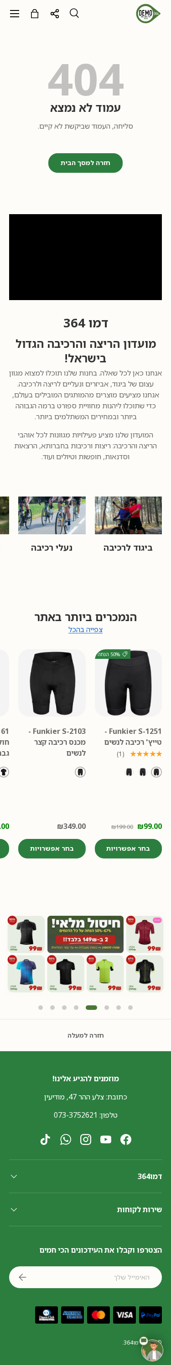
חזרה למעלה (85, 1035)
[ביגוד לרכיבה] (128, 515)
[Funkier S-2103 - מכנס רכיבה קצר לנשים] (52, 683)
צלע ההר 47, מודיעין (74, 1097)
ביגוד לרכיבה (128, 547)
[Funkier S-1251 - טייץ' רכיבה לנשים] (128, 683)
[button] (40, 1007)
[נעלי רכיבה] (52, 515)
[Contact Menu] (152, 1350)
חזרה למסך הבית (85, 162)
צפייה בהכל (85, 629)
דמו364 (132, 1342)
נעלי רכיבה (52, 547)
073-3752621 (76, 1115)
